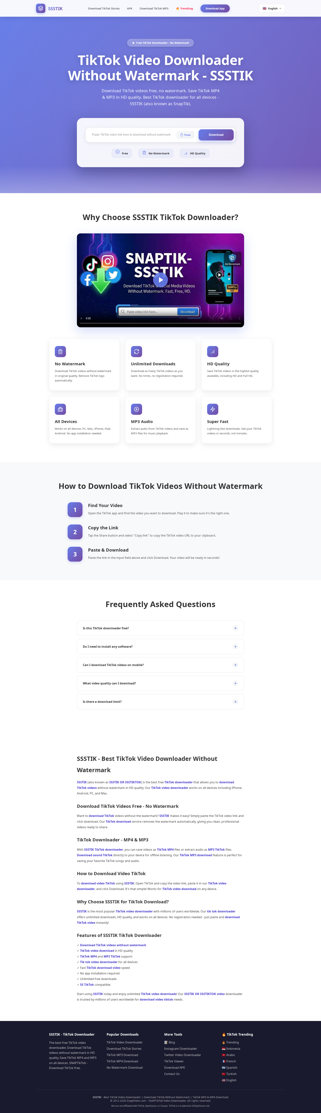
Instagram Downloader (180, 1049)
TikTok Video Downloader (125, 1042)
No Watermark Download (125, 1068)
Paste (187, 135)
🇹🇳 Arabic (228, 1055)
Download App (215, 8)
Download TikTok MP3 (154, 8)
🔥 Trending (184, 8)
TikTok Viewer (174, 1061)
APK (129, 8)
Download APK (174, 1068)
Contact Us (172, 1074)
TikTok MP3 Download (122, 1055)
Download (216, 135)
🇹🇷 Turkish (229, 1074)
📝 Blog (169, 1042)
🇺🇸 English (229, 1080)
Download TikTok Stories (104, 8)
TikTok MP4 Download (122, 1061)
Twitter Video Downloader (182, 1055)
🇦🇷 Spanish (229, 1068)
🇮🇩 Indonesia (231, 1049)
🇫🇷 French (229, 1061)
